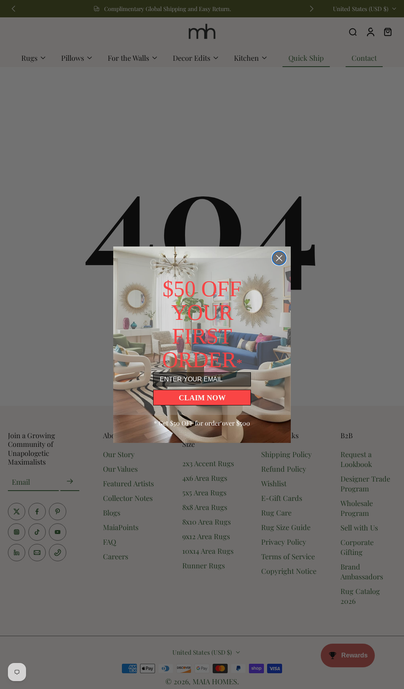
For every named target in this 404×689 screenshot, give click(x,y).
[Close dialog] (279, 258)
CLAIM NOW (202, 398)
